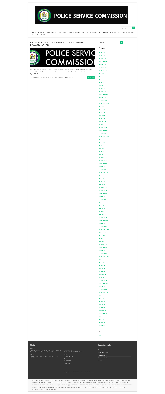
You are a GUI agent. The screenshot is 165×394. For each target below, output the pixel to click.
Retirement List (105, 387)
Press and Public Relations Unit (103, 384)
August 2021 (102, 202)
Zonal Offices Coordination (46, 384)
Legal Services (118, 382)
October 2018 (103, 289)
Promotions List (113, 387)
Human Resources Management (46, 382)
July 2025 (101, 76)
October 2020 (103, 226)
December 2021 (103, 193)
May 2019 (102, 268)
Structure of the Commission (123, 380)
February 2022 (103, 187)
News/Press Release (74, 32)
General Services (35, 384)
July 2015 (101, 319)
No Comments (70, 77)
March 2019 (102, 274)
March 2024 (102, 121)
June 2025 (102, 79)
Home (34, 32)
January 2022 (103, 190)
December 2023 (103, 130)
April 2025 (102, 82)
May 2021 (102, 208)
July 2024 (101, 109)
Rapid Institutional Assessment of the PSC (105, 386)
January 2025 (103, 91)
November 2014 (103, 325)
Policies (100, 360)
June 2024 (102, 112)
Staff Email (44, 35)
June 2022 (102, 181)
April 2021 (102, 211)
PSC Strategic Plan (103, 358)
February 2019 (103, 277)
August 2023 (102, 139)
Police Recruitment (59, 382)
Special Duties (74, 384)
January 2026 (103, 58)
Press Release (59, 77)
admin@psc (36, 77)
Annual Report (35, 386)
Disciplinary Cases (123, 387)
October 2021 (103, 199)
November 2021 (103, 196)
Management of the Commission (94, 380)
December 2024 (103, 94)
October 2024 (103, 100)
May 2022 (102, 184)
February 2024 (103, 124)
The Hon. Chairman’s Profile (79, 380)
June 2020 (102, 238)
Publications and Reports (89, 32)
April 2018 (102, 307)
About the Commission (104, 349)
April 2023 (102, 151)
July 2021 (101, 205)
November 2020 (103, 223)
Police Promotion (68, 382)
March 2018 (102, 310)
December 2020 (103, 220)
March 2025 (102, 85)
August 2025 (102, 73)
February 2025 (103, 88)
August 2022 (102, 175)
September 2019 (104, 256)
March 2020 (102, 241)
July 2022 (101, 178)
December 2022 (103, 163)
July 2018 (101, 298)
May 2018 (102, 304)
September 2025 (104, 70)
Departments (62, 32)
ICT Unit (111, 382)
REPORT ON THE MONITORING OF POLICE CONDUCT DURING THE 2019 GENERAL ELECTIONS (54, 387)
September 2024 (104, 103)
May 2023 (102, 148)
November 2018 (103, 286)
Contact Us (35, 35)
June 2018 (102, 301)
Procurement (82, 384)
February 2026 (103, 55)
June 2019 (102, 265)
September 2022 (104, 172)
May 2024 (102, 115)
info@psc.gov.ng (68, 356)
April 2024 (102, 118)
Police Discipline (77, 382)
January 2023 (103, 160)
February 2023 (103, 157)
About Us (41, 32)
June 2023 (102, 145)
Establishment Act (45, 380)
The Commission (51, 32)
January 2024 (103, 127)
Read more (91, 77)
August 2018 (102, 295)
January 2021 (103, 217)
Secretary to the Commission (109, 380)
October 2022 (103, 169)
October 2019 (103, 253)
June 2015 (102, 322)
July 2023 (101, 142)
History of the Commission (57, 380)
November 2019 (103, 250)
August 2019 (102, 259)
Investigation (125, 382)
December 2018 (103, 283)
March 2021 (102, 214)
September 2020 (104, 229)
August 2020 (102, 232)
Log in (100, 335)
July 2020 (101, 235)
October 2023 (103, 133)
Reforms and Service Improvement (62, 384)
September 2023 (104, 136)
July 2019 (101, 262)
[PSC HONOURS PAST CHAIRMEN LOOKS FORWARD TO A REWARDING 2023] (62, 49)
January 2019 (103, 280)
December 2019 (103, 247)
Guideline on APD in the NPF (72, 386)
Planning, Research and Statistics (100, 382)
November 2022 (103, 166)
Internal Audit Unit (90, 384)
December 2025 (103, 61)
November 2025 (103, 64)
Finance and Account (87, 382)
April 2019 (102, 271)
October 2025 (103, 67)
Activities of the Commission (107, 32)
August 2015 (102, 316)
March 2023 (102, 154)
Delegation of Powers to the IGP (88, 386)
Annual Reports (102, 355)
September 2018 (104, 292)
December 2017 (103, 313)
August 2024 (102, 106)
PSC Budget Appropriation (126, 32)
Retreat (41, 386)
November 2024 (103, 97)
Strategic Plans (57, 386)
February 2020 (103, 244)
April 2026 (102, 52)
